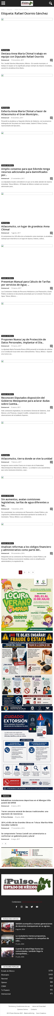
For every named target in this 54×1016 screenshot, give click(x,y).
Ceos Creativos (41, 1013)
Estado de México (7, 165)
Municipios (5, 50)
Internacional (6, 994)
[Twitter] (32, 907)
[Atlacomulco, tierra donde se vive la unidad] (27, 438)
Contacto (34, 1009)
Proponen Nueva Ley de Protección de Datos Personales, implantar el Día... (23, 341)
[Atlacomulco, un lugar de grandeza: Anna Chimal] (27, 208)
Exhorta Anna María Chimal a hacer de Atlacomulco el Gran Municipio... (23, 113)
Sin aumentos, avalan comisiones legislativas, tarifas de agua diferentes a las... (25, 502)
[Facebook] (17, 907)
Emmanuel (5, 60)
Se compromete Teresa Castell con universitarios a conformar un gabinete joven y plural (23, 834)
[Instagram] (22, 907)
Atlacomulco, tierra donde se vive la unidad (26, 458)
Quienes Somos (22, 1009)
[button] (50, 3)
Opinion (4, 982)
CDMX (3, 986)
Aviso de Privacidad (39, 1006)
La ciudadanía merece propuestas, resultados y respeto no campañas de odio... (32, 938)
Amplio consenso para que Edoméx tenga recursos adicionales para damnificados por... (25, 172)
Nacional (4, 979)
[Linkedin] (27, 907)
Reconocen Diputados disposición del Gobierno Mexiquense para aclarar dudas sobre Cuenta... (25, 401)
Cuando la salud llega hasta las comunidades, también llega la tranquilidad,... (29, 951)
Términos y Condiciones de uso (19, 1006)
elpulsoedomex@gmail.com (32, 902)
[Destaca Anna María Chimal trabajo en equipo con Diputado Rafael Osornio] (27, 34)
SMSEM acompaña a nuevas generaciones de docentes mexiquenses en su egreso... (34, 924)
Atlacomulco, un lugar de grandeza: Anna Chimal (25, 228)
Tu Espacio (5, 990)
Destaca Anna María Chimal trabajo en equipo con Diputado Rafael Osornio (23, 55)
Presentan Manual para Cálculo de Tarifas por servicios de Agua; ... (25, 283)
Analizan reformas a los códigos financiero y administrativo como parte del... (26, 548)
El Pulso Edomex (7, 817)
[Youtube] (37, 907)
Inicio (2, 9)
